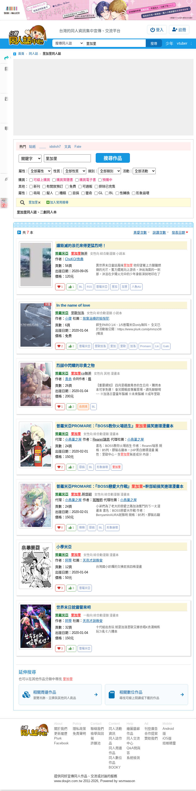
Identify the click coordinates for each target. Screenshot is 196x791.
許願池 (96, 743)
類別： (93, 171)
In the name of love (73, 305)
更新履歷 (60, 733)
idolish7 (55, 146)
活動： (128, 171)
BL (111, 193)
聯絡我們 (97, 729)
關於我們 (60, 729)
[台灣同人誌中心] (27, 34)
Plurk (58, 738)
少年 (169, 43)
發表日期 (178, 232)
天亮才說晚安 (93, 560)
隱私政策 (79, 729)
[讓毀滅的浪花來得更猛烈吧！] (36, 264)
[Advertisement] (103, 97)
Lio (157, 346)
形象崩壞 (142, 193)
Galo (166, 346)
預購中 (107, 180)
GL (101, 193)
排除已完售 (107, 186)
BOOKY (115, 767)
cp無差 (81, 373)
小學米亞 (64, 547)
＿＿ (42, 146)
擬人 (49, 193)
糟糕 (62, 193)
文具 (67, 146)
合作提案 (151, 733)
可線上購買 (41, 180)
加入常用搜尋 (59, 202)
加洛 (133, 346)
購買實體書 (64, 180)
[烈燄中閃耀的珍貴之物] (36, 384)
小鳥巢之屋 (73, 439)
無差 (79, 253)
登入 (160, 30)
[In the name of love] (36, 325)
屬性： (24, 171)
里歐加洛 (77, 313)
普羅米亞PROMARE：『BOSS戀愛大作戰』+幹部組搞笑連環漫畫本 (119, 486)
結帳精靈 (169, 743)
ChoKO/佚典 (74, 259)
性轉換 (125, 193)
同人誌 (33, 54)
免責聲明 (79, 733)
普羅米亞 (61, 253)
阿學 (68, 560)
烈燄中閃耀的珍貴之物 (75, 365)
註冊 (182, 30)
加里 (124, 286)
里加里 (33, 202)
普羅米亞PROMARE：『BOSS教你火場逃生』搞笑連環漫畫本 (115, 426)
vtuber (182, 43)
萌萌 (36, 193)
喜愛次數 (140, 232)
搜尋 (154, 43)
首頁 (21, 54)
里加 (114, 286)
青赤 (68, 379)
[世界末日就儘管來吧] (36, 626)
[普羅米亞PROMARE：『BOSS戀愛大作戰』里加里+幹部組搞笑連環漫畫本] (36, 505)
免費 (72, 186)
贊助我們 (151, 738)
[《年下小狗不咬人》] (98, 10)
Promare (145, 346)
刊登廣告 (151, 729)
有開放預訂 (54, 186)
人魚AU (136, 286)
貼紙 (32, 146)
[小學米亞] (36, 566)
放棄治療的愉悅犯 (96, 318)
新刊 (36, 186)
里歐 (123, 346)
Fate (78, 146)
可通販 (87, 186)
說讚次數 (159, 232)
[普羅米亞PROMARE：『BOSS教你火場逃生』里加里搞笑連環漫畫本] (36, 445)
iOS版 (167, 738)
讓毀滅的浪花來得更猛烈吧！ (81, 245)
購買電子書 (87, 180)
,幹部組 (81, 494)
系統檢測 (133, 758)
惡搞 (75, 193)
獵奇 (88, 193)
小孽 (68, 318)
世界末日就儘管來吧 (73, 607)
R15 (89, 286)
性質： (58, 171)
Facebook (61, 743)
